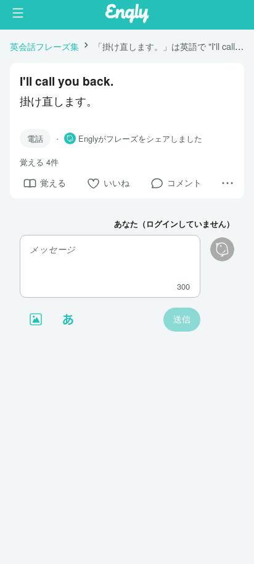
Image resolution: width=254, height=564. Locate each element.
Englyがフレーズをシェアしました (140, 138)
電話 (35, 138)
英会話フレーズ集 (44, 45)
